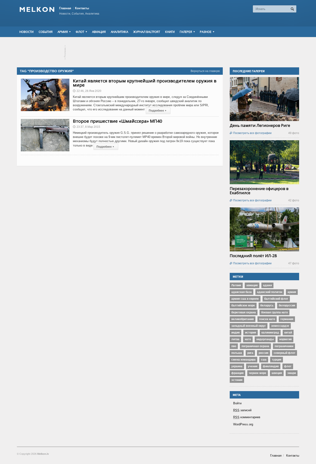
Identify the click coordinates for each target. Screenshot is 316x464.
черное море (257, 373)
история (250, 332)
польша (236, 353)
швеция (277, 373)
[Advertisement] (158, 52)
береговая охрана (243, 312)
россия (263, 353)
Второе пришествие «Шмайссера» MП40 (117, 121)
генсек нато (267, 319)
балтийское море (243, 305)
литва (235, 339)
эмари (291, 373)
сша (263, 359)
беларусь (266, 305)
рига (250, 353)
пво (233, 346)
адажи (267, 285)
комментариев (246, 417)
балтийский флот (276, 298)
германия (286, 319)
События (46, 32)
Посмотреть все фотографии (251, 133)
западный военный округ (248, 325)
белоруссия (287, 305)
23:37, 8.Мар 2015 (86, 126)
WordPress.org (243, 424)
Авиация (99, 32)
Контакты (82, 8)
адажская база (241, 292)
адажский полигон (269, 292)
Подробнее (157, 110)
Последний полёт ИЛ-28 (253, 255)
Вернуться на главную (205, 71)
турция (276, 359)
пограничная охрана (255, 346)
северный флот (284, 353)
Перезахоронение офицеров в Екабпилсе (259, 190)
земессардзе (280, 325)
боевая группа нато (274, 312)
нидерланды (265, 339)
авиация (252, 285)
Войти (237, 403)
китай (288, 332)
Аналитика (119, 32)
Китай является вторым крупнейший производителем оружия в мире (144, 83)
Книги (170, 32)
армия (292, 292)
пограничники (284, 346)
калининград (270, 332)
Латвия (236, 285)
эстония (236, 380)
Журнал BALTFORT (146, 32)
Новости (26, 32)
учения (252, 366)
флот (287, 366)
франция (237, 373)
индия (235, 332)
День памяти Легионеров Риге (260, 125)
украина (236, 366)
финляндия (271, 366)
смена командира (243, 359)
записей (242, 410)
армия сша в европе (245, 298)
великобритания (242, 319)
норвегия (285, 339)
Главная (65, 8)
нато (248, 339)
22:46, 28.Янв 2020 (87, 91)
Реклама (65, 52)
